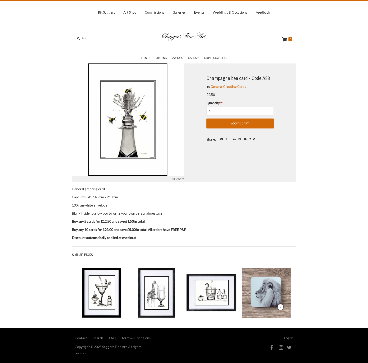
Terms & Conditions (136, 338)
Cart (285, 39)
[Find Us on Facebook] (272, 347)
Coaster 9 (266, 306)
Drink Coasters (215, 57)
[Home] (184, 37)
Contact (81, 338)
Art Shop (129, 12)
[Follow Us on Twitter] (289, 347)
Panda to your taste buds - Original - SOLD (101, 304)
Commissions (154, 12)
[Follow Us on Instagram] (281, 347)
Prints (145, 57)
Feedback (262, 12)
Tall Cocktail (157, 306)
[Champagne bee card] (128, 122)
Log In (288, 338)
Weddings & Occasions (230, 12)
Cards (192, 57)
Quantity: (214, 103)
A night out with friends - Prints (211, 304)
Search (98, 338)
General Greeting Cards (228, 86)
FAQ (112, 338)
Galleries (179, 12)
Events (199, 12)
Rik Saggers (106, 12)
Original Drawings (169, 57)
